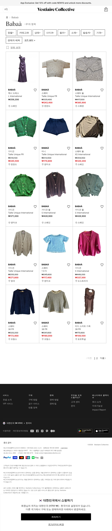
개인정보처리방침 (20, 431)
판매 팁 (53, 403)
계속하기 (56, 517)
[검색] (6, 9)
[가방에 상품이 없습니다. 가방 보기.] (106, 9)
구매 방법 (33, 400)
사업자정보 (64, 448)
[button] (106, 9)
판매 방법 (54, 400)
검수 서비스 (34, 403)
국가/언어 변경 (56, 524)
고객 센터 (75, 402)
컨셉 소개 (7, 400)
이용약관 (6, 431)
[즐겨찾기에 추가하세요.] (35, 90)
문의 (73, 406)
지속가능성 (97, 406)
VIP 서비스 (8, 403)
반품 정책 (33, 407)
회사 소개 (96, 402)
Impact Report (99, 410)
